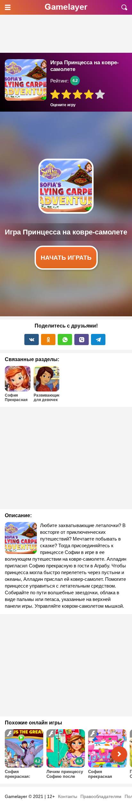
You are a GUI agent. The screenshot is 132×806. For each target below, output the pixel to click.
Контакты (67, 796)
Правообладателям (100, 796)
